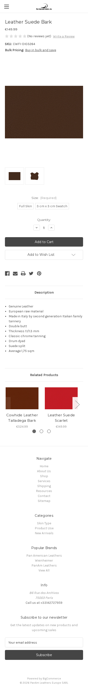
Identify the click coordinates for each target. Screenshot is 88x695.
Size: (44, 198)
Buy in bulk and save (40, 50)
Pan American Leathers (44, 556)
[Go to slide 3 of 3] (49, 431)
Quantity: (44, 220)
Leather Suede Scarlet (61, 418)
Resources (44, 491)
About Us (44, 471)
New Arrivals (44, 533)
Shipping (44, 486)
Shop (44, 476)
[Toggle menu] (6, 6)
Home (44, 466)
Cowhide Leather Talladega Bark (22, 418)
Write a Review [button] (64, 36)
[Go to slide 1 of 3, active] (34, 431)
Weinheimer (44, 560)
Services (44, 481)
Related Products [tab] (44, 375)
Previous (6, 404)
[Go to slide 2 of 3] (41, 431)
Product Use (44, 528)
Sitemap (44, 501)
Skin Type (44, 523)
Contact (44, 496)
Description (44, 292)
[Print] (23, 273)
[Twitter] (31, 273)
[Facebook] (7, 273)
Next (77, 404)
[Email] (15, 273)
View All (44, 570)
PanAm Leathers (44, 565)
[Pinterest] (39, 273)
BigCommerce (52, 678)
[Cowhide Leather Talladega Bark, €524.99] (22, 398)
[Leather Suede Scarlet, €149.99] (61, 398)
